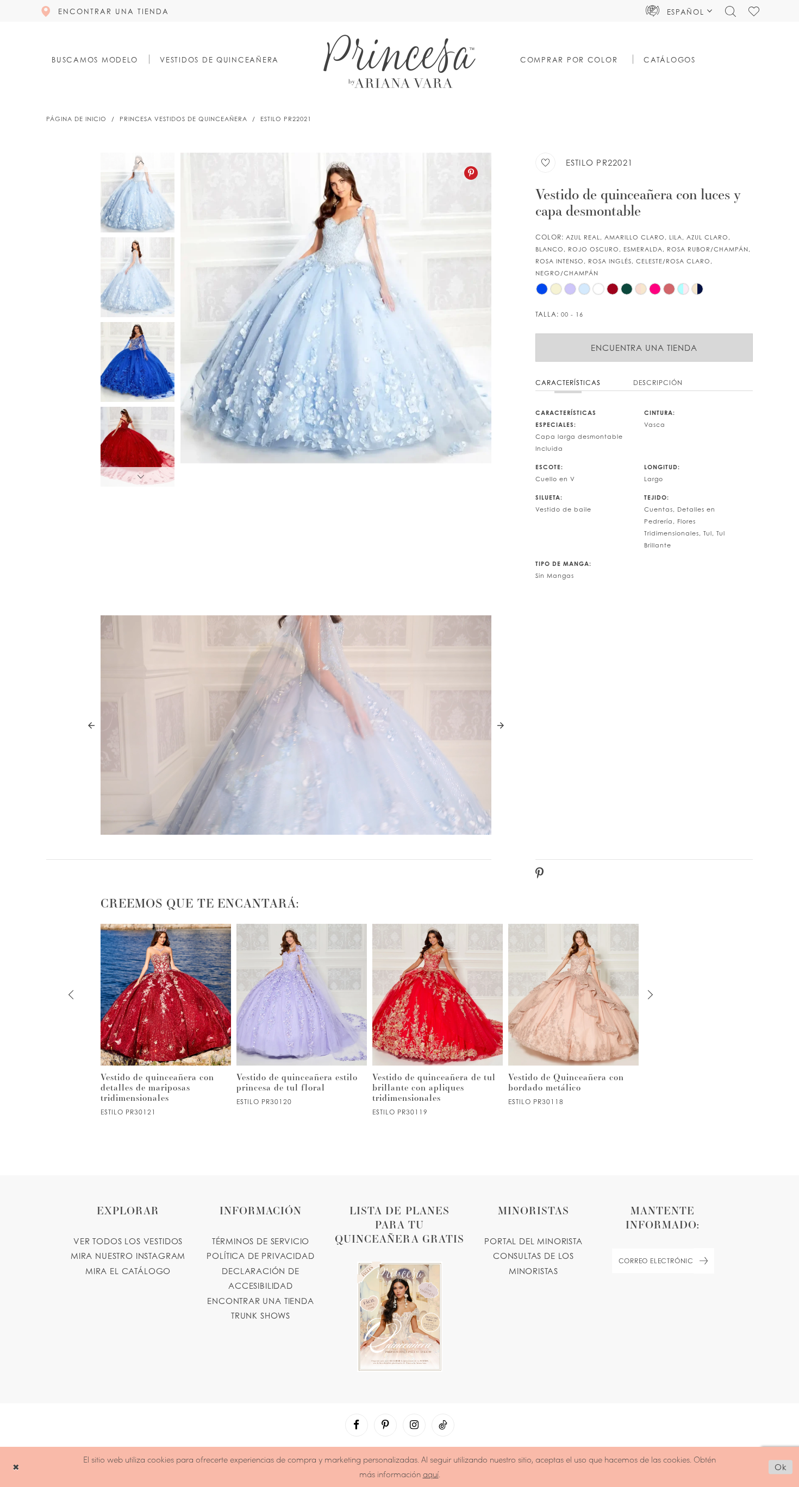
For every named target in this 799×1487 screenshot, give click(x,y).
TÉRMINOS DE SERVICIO (261, 1241)
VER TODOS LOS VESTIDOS (128, 1241)
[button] (679, 11)
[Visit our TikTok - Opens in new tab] (443, 1425)
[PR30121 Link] (166, 1020)
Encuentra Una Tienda (644, 347)
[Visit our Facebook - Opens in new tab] (356, 1425)
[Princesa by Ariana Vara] (399, 61)
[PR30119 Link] (437, 1020)
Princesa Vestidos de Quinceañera (183, 119)
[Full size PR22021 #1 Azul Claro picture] (335, 320)
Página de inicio (76, 119)
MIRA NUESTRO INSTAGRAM (128, 1256)
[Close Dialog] (16, 1466)
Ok (781, 1467)
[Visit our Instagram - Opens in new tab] (414, 1425)
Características (568, 383)
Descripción (658, 383)
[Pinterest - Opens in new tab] (471, 173)
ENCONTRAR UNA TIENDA (260, 1301)
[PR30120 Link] (301, 1015)
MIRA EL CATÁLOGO (128, 1271)
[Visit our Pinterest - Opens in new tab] (385, 1425)
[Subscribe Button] (704, 1261)
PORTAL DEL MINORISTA (533, 1241)
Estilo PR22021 (285, 119)
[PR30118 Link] (573, 1015)
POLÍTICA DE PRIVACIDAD (260, 1256)
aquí (431, 1474)
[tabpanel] (335, 320)
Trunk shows (260, 1315)
